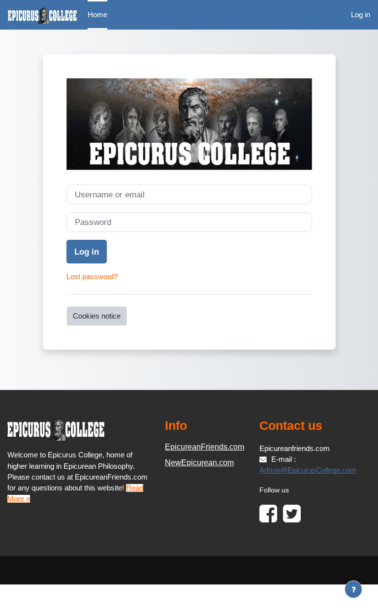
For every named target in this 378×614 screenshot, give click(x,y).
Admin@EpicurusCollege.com (307, 470)
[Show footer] (353, 589)
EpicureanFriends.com (204, 447)
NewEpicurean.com (199, 462)
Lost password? (92, 277)
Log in (360, 15)
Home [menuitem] (97, 15)
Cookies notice (97, 316)
